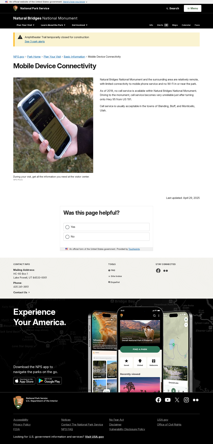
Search (174, 8)
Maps (175, 25)
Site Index (116, 276)
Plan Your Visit (24, 25)
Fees (197, 25)
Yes (73, 226)
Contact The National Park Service (82, 424)
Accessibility (20, 419)
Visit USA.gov (94, 436)
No (73, 236)
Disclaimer (115, 424)
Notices (66, 419)
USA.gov (162, 419)
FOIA (16, 429)
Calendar (186, 25)
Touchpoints (134, 248)
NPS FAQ (67, 429)
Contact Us (20, 292)
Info (151, 25)
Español (115, 282)
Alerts (162, 25)
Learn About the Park (52, 25)
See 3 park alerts (35, 41)
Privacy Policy (22, 424)
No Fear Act (116, 419)
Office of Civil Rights (169, 424)
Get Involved (78, 25)
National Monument (45, 18)
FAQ (112, 270)
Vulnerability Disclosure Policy (127, 429)
